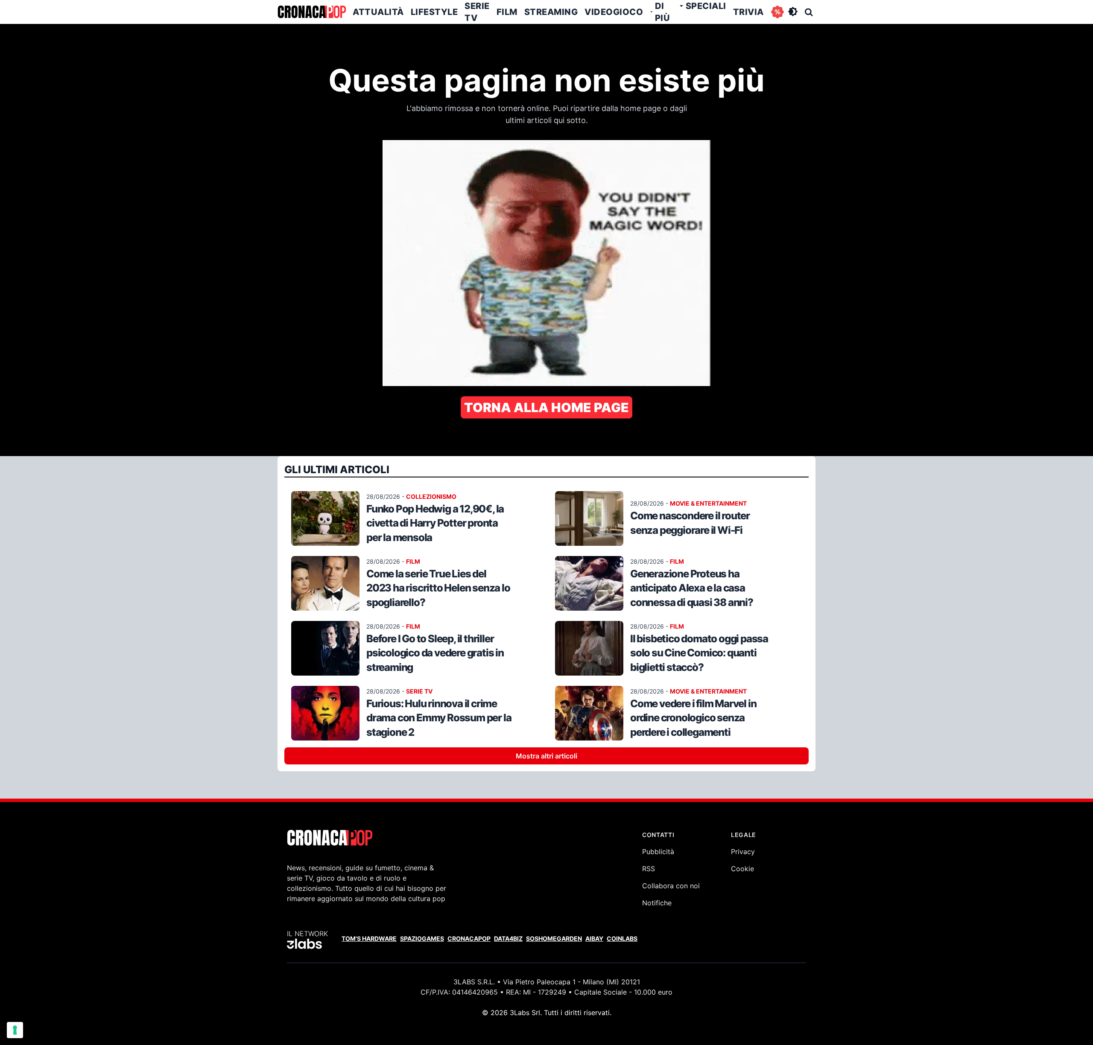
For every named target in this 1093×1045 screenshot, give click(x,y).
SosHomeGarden (554, 938)
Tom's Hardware (369, 938)
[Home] (312, 12)
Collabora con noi (671, 885)
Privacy (743, 851)
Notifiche (657, 903)
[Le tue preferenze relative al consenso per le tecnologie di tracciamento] (15, 1030)
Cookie (742, 868)
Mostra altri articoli (546, 756)
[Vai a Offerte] (777, 12)
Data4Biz (508, 938)
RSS (648, 868)
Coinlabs (622, 938)
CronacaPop (469, 938)
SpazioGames (422, 938)
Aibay (594, 938)
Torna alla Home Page (546, 407)
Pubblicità (658, 851)
